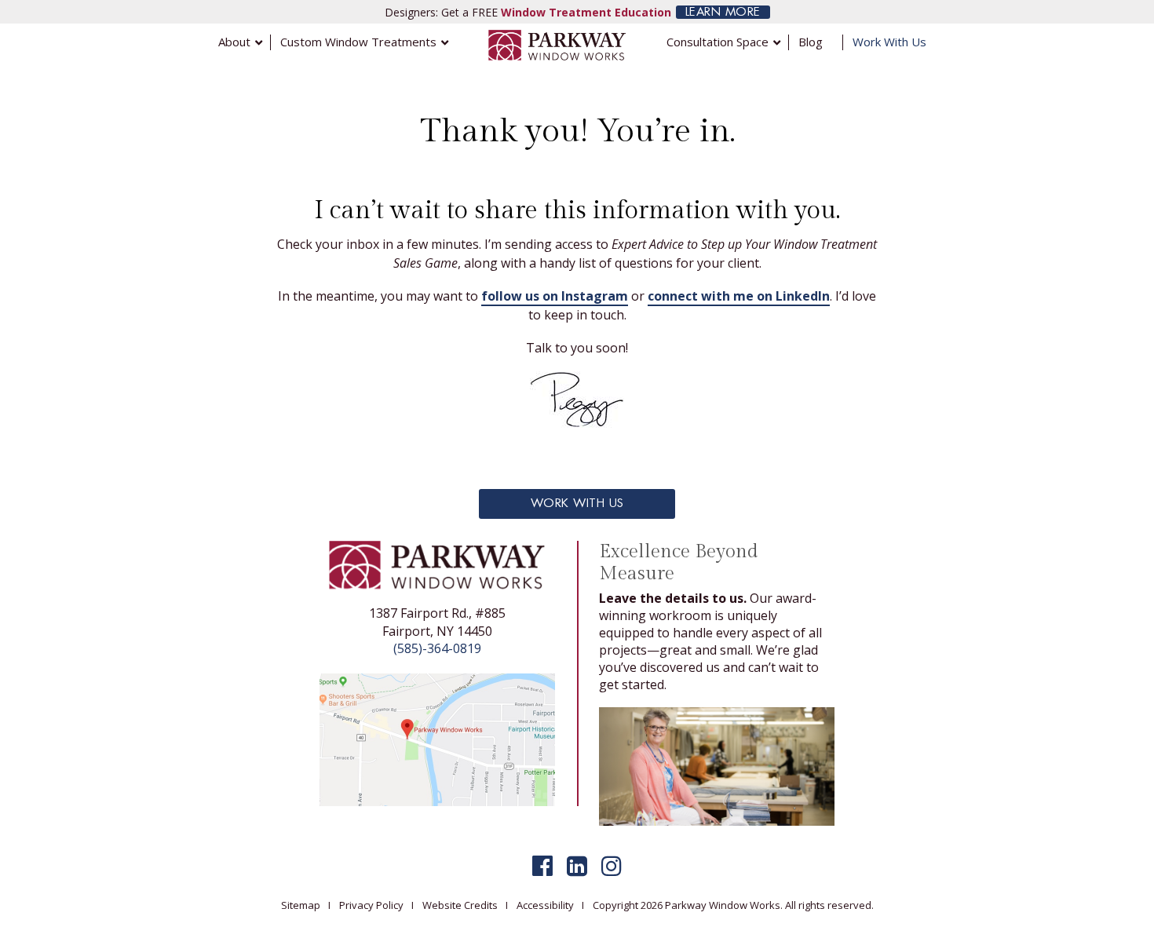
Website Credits (460, 905)
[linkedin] (577, 865)
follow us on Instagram (554, 296)
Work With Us (577, 503)
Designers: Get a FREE (528, 12)
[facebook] (542, 865)
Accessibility (545, 905)
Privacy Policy (371, 905)
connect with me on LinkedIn (739, 296)
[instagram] (611, 865)
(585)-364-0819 (437, 648)
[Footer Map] (437, 738)
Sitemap (300, 905)
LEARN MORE (723, 12)
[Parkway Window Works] (557, 44)
